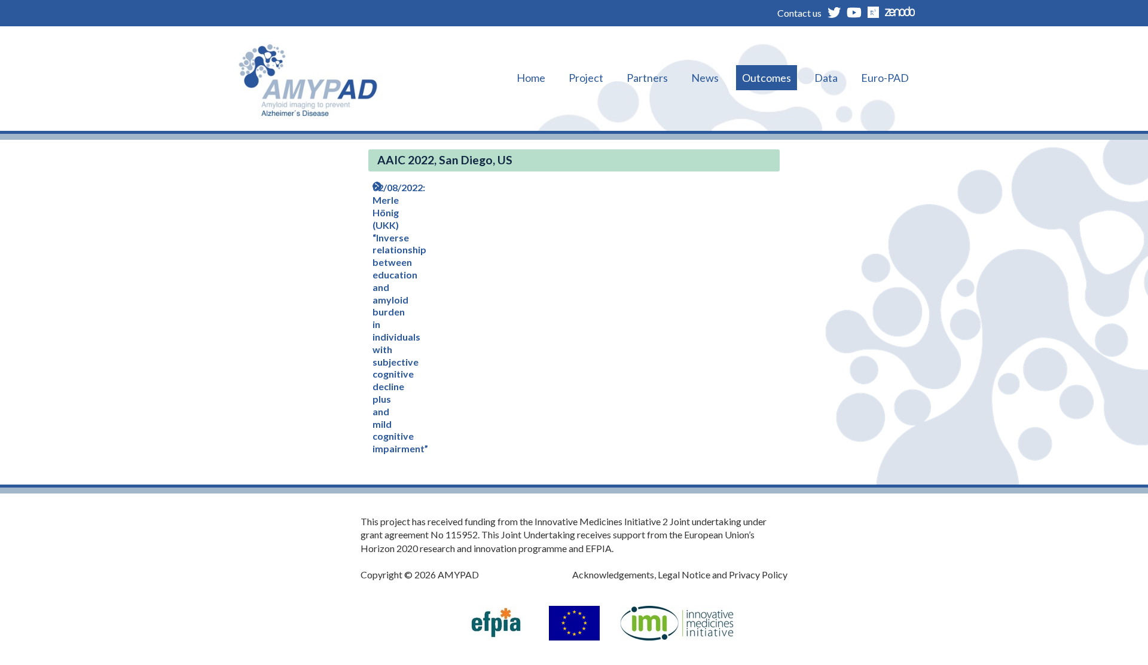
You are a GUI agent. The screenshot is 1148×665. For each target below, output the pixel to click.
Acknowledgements (613, 574)
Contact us (799, 13)
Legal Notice (684, 574)
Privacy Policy (758, 574)
